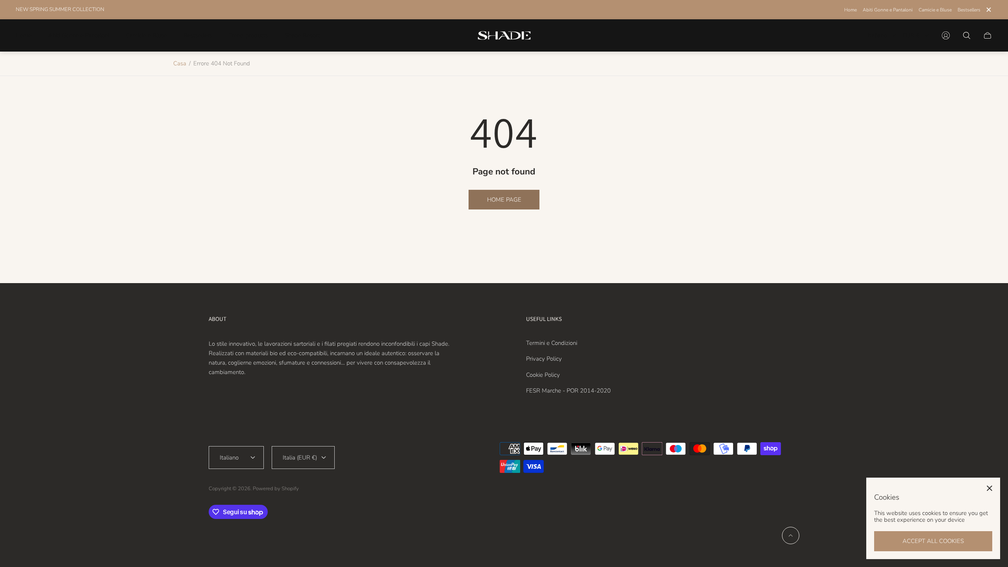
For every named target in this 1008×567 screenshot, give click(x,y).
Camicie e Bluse (935, 10)
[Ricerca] (966, 35)
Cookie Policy (543, 375)
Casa (179, 63)
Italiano (877, 35)
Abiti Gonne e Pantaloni (888, 10)
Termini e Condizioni (551, 343)
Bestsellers (969, 10)
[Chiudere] (989, 488)
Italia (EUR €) (300, 457)
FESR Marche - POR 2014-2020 (568, 391)
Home (850, 10)
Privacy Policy (544, 359)
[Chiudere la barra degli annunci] (988, 10)
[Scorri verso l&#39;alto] (790, 535)
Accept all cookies (933, 541)
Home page (504, 200)
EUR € (911, 35)
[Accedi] (945, 35)
